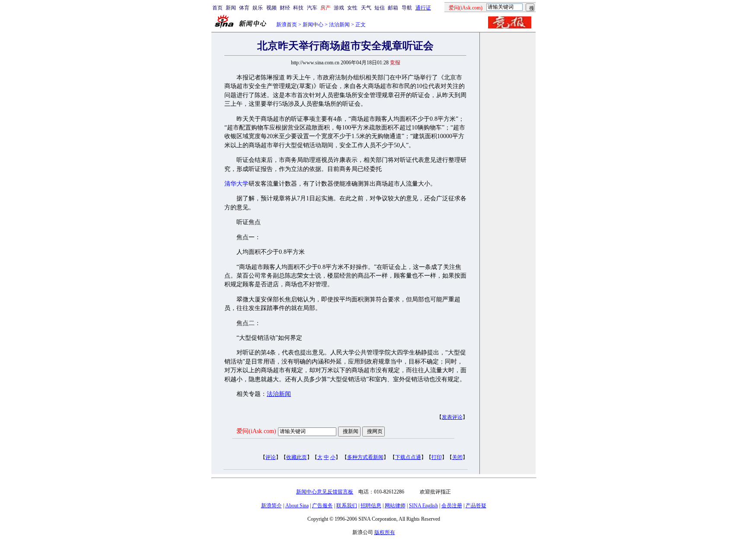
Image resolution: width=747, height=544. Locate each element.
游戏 (339, 8)
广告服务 (322, 506)
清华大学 (236, 183)
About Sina (297, 506)
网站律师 (395, 506)
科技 (298, 8)
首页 (217, 8)
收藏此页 (296, 457)
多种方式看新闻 (365, 457)
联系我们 (346, 506)
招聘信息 (371, 506)
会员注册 (451, 506)
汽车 (312, 8)
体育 (244, 8)
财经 (285, 8)
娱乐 (257, 8)
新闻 (231, 8)
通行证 (423, 8)
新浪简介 (271, 506)
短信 (379, 8)
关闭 (457, 457)
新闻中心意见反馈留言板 (324, 492)
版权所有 (384, 532)
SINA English (423, 506)
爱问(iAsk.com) (256, 431)
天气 (366, 8)
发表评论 (452, 417)
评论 (270, 457)
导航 (407, 8)
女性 (352, 8)
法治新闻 (339, 25)
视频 (271, 8)
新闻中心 (313, 25)
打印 (436, 457)
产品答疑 (476, 506)
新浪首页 (286, 25)
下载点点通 (408, 457)
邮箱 (393, 8)
